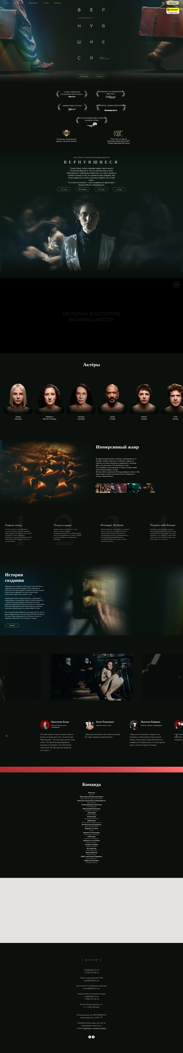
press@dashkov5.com (91, 980)
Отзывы (46, 3)
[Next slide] (176, 736)
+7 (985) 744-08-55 (91, 973)
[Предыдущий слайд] (3, 677)
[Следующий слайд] (179, 677)
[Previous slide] (7, 736)
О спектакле (19, 3)
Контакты (58, 3)
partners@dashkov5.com (91, 988)
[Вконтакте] (89, 1037)
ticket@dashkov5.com (91, 970)
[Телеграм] (93, 1037)
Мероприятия (33, 3)
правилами (87, 1028)
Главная (6, 3)
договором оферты (99, 1028)
